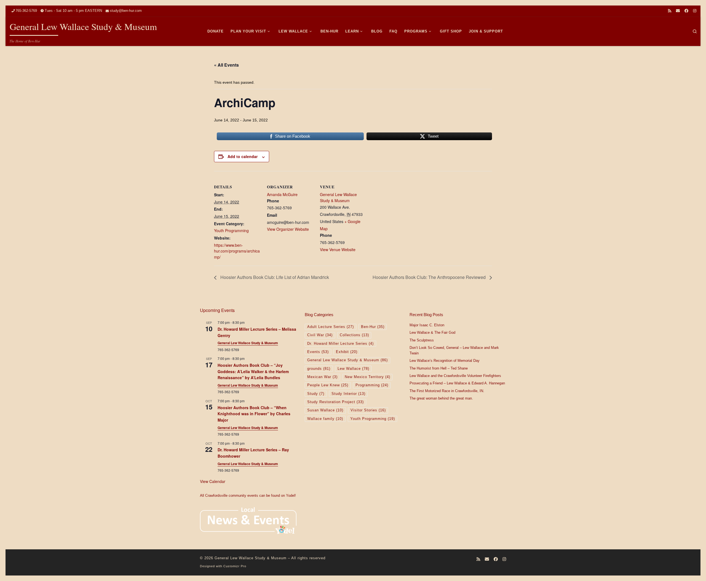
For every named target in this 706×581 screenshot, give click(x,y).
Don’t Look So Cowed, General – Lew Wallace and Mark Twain (454, 350)
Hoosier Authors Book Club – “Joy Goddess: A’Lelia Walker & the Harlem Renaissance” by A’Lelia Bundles (253, 371)
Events (318, 352)
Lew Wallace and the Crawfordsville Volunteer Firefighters (455, 376)
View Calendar (212, 481)
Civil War (320, 335)
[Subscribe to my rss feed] (669, 11)
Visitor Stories (368, 410)
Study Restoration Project (335, 402)
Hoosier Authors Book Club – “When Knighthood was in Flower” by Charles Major (254, 414)
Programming (371, 385)
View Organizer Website (288, 229)
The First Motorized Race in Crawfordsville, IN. (447, 391)
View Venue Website (337, 249)
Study (315, 394)
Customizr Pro (234, 566)
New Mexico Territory (367, 377)
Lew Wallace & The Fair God (432, 333)
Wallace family (325, 419)
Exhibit (346, 352)
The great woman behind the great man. (441, 398)
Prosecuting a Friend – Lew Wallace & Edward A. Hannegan (457, 383)
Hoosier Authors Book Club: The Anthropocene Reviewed (430, 277)
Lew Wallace (353, 369)
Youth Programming (231, 230)
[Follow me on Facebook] (686, 11)
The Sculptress (422, 340)
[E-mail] (678, 11)
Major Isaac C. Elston (427, 325)
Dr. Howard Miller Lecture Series (340, 344)
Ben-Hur (372, 327)
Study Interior (348, 394)
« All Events (226, 65)
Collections (354, 335)
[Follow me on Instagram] (694, 11)
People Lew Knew (327, 385)
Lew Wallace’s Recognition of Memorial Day (445, 361)
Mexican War (322, 377)
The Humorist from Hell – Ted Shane (439, 368)
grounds (318, 369)
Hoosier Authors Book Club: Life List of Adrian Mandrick (274, 277)
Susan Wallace (325, 410)
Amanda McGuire (282, 194)
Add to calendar (243, 156)
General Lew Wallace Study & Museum (338, 197)
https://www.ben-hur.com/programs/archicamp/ (237, 251)
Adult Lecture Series (330, 327)
